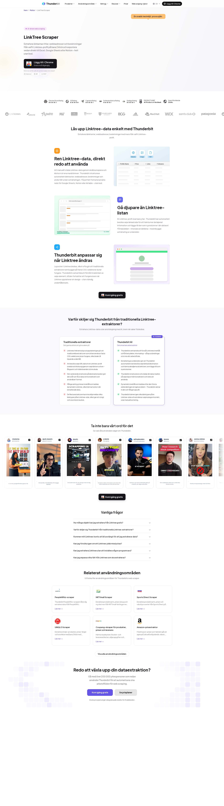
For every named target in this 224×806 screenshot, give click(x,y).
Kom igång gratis (114, 295)
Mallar (32, 10)
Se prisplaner (125, 692)
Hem (26, 10)
